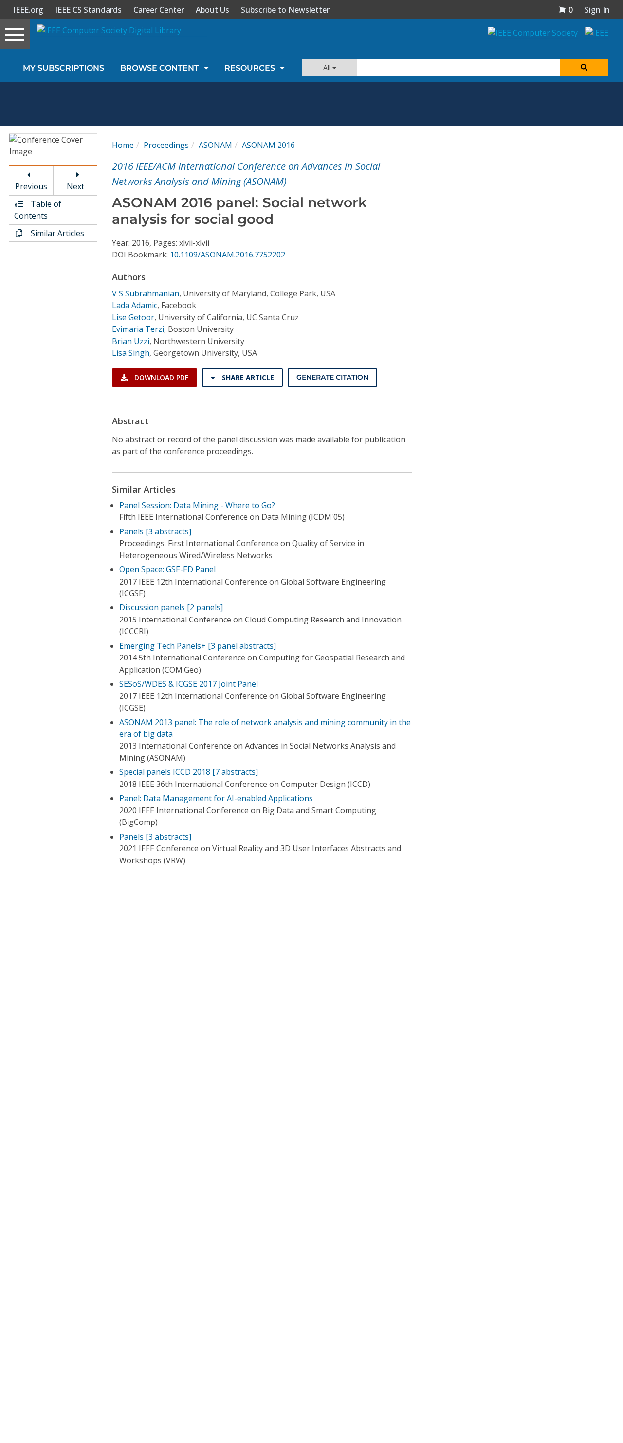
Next (75, 186)
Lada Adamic (134, 305)
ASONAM (215, 145)
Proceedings (166, 145)
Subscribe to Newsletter (285, 9)
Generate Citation (332, 377)
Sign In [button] (597, 9)
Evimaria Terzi (138, 329)
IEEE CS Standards (88, 9)
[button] (565, 9)
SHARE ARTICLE (247, 377)
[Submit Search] (584, 67)
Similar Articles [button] (56, 233)
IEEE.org (28, 9)
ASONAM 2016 (268, 145)
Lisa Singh (130, 352)
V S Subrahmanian (145, 293)
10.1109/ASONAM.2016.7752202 (227, 254)
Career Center (158, 9)
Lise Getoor (133, 317)
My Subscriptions (63, 68)
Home (123, 145)
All (327, 67)
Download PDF (160, 377)
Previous (31, 186)
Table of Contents (37, 210)
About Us (212, 9)
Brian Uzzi (130, 341)
